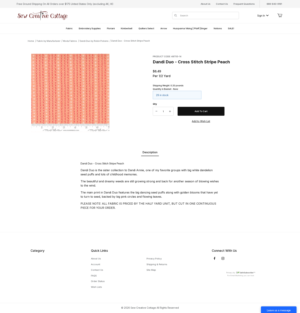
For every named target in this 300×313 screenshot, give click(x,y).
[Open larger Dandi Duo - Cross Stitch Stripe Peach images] (70, 93)
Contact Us (222, 3)
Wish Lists (96, 287)
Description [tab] (150, 152)
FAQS (94, 275)
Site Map (151, 269)
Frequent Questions (244, 3)
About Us (205, 3)
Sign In (261, 15)
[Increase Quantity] (169, 111)
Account (95, 264)
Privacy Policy (154, 258)
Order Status (98, 281)
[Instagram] (223, 258)
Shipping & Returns (157, 264)
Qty (155, 103)
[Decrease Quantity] (156, 111)
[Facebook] (214, 258)
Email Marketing (236, 275)
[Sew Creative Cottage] (42, 15)
